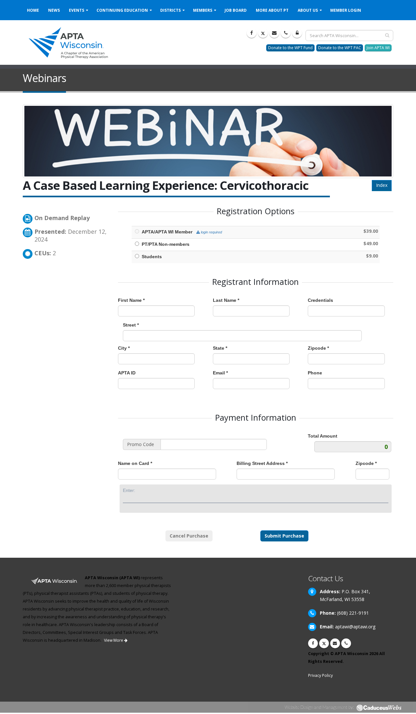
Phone (315, 372)
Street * (131, 325)
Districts (170, 10)
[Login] (297, 33)
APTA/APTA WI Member (180, 231)
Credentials (320, 300)
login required (211, 232)
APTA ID (127, 372)
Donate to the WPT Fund (290, 47)
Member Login (345, 10)
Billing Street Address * (262, 463)
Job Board (236, 10)
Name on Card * (135, 463)
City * (124, 348)
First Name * (131, 300)
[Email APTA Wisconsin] (274, 33)
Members (202, 10)
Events (76, 10)
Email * (220, 372)
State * (220, 348)
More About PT (272, 10)
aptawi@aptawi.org (355, 626)
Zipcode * (318, 348)
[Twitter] (263, 33)
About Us (308, 10)
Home (33, 10)
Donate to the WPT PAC (339, 47)
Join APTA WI (378, 47)
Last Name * (226, 300)
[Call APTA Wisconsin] (286, 33)
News (54, 10)
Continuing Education (122, 10)
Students (151, 256)
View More (114, 640)
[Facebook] (251, 33)
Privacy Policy (320, 675)
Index (381, 185)
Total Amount (322, 436)
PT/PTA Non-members (165, 244)
